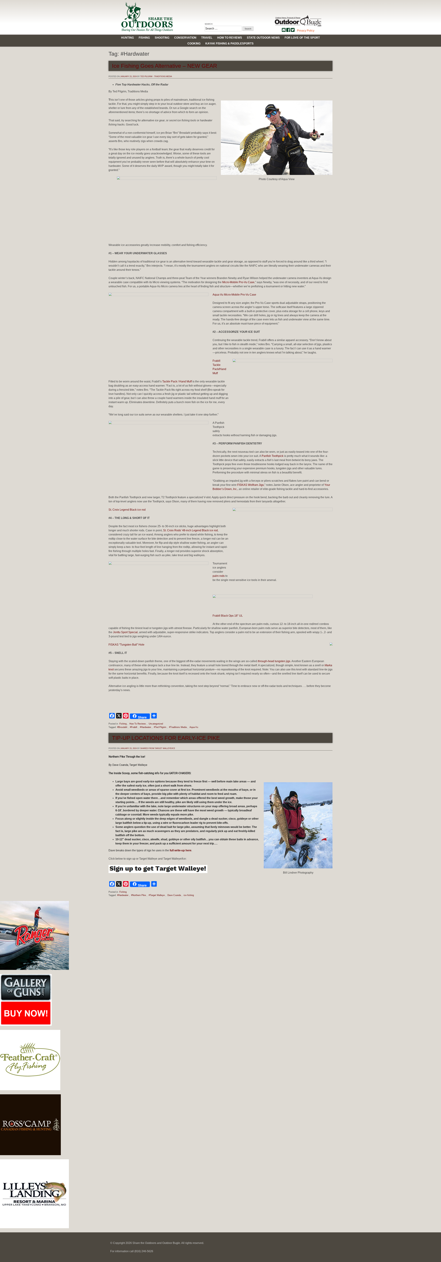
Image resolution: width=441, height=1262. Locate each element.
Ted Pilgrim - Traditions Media (156, 76)
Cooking (194, 43)
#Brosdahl (122, 727)
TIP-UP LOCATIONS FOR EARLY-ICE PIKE (166, 738)
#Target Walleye (157, 895)
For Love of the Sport (302, 37)
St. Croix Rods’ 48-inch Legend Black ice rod (190, 530)
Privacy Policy (305, 30)
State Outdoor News (263, 37)
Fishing (144, 37)
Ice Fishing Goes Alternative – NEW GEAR (164, 66)
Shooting (162, 37)
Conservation (185, 37)
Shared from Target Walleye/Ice (157, 748)
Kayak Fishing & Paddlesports (229, 43)
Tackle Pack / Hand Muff (177, 381)
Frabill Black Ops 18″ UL (228, 615)
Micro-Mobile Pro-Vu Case (238, 282)
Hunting (127, 37)
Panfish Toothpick (272, 455)
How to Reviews (229, 37)
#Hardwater (145, 727)
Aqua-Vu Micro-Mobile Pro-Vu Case (234, 294)
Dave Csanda (174, 895)
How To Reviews (137, 723)
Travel (206, 37)
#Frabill (133, 727)
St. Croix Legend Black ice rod (127, 509)
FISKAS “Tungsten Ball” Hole (126, 644)
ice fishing (189, 895)
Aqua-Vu (193, 727)
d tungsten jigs (274, 661)
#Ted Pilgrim (160, 727)
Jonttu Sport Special (125, 632)
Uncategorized (156, 723)
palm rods (219, 575)
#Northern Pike (138, 895)
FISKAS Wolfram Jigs (250, 484)
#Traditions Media (178, 727)
